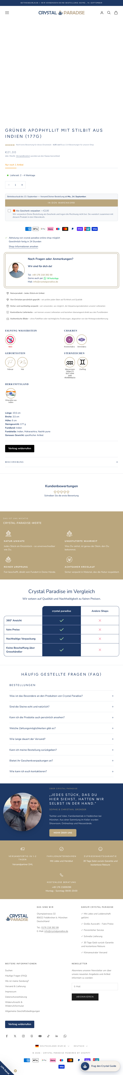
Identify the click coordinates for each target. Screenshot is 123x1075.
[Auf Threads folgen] (31, 1036)
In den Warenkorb (61, 202)
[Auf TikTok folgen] (48, 1036)
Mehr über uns (63, 832)
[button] (7, 1068)
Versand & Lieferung (15, 986)
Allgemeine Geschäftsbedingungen (22, 1011)
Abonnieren (85, 996)
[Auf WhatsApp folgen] (65, 1036)
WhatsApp (52, 278)
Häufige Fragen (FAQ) (16, 975)
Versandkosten (23, 156)
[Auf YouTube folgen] (40, 1036)
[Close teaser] (15, 1070)
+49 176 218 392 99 (42, 274)
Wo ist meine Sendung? (17, 981)
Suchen (8, 970)
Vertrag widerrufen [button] (19, 448)
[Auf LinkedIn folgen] (56, 1036)
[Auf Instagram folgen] (23, 1036)
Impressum (10, 991)
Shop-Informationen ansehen (23, 246)
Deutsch (79, 1046)
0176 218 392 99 (50, 927)
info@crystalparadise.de (45, 281)
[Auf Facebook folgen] (6, 1036)
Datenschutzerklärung (16, 996)
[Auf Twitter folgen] (15, 1036)
